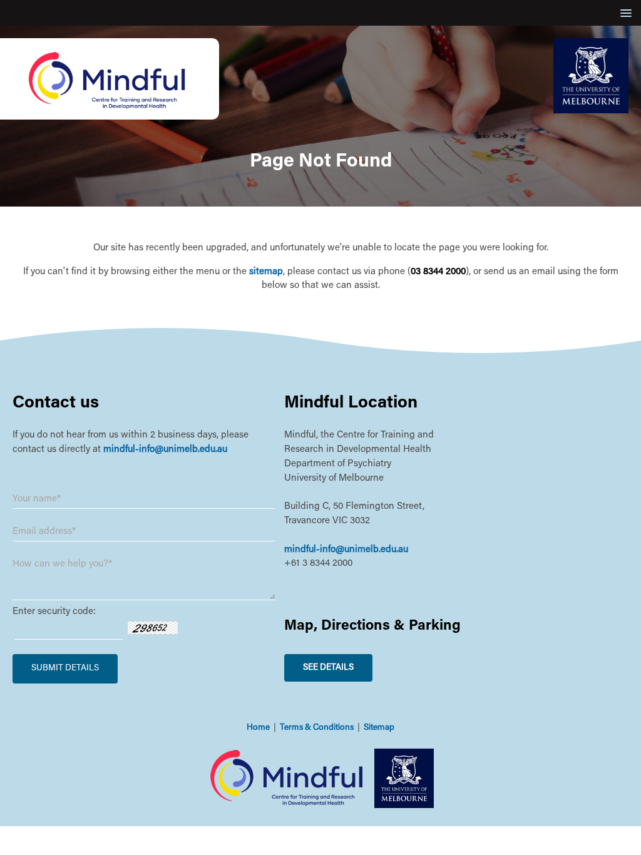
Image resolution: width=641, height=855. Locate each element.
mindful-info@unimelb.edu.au (165, 449)
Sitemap (379, 728)
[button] (624, 13)
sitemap (266, 272)
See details (328, 667)
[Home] (109, 117)
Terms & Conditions (317, 728)
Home (258, 728)
